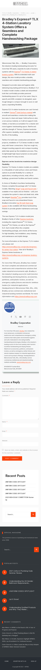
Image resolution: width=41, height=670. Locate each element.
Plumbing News (14, 15)
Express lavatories (26, 219)
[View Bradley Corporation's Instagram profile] (30, 317)
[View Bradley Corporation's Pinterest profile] (25, 317)
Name (4, 422)
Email (4, 431)
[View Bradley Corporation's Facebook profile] (11, 317)
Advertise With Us (19, 661)
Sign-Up (33, 661)
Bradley (22, 331)
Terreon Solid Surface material (21, 112)
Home (7, 661)
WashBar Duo (16, 197)
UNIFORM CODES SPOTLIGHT (15, 482)
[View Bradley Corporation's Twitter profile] (16, 317)
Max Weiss (5, 627)
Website (4, 440)
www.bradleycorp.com (24, 362)
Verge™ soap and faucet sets (25, 189)
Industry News (5, 15)
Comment (6, 395)
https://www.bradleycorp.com (26, 296)
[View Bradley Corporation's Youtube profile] (20, 317)
